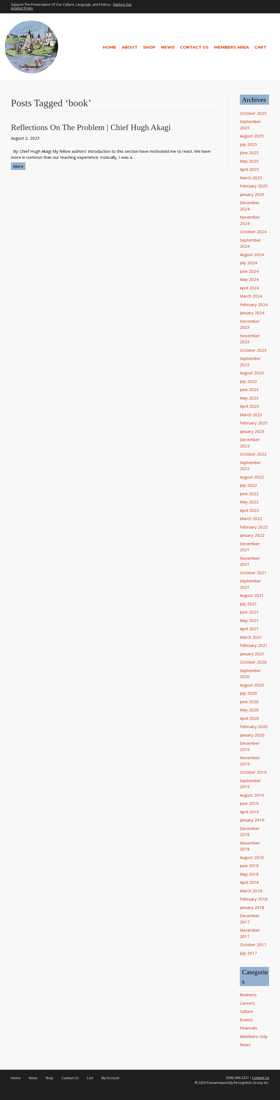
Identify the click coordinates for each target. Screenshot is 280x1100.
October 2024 (253, 231)
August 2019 (252, 795)
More (18, 166)
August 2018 (252, 857)
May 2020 (249, 709)
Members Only (254, 1036)
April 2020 (249, 718)
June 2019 (249, 803)
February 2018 (254, 899)
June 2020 (249, 701)
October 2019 (253, 772)
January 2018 (252, 907)
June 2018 (249, 865)
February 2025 (254, 186)
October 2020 (253, 662)
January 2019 (252, 820)
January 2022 (252, 535)
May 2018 (249, 874)
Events (246, 1019)
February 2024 (254, 304)
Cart (260, 47)
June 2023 (249, 389)
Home (109, 47)
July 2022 (248, 485)
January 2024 (252, 312)
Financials (248, 1028)
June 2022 (249, 493)
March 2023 (251, 414)
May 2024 (249, 279)
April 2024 (249, 288)
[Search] (272, 47)
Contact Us (194, 47)
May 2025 (249, 161)
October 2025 (253, 113)
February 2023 (254, 423)
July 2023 (248, 381)
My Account (110, 1078)
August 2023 (252, 373)
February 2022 (254, 527)
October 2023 (253, 350)
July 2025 (248, 144)
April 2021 (249, 628)
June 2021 (249, 612)
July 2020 (248, 693)
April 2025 (249, 169)
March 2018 (251, 890)
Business (248, 994)
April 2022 (249, 510)
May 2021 (249, 620)
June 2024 (249, 271)
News (167, 47)
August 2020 (252, 685)
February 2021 (254, 645)
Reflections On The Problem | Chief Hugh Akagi (91, 127)
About (130, 47)
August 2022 (252, 477)
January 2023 (252, 431)
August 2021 (252, 595)
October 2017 (253, 944)
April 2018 (249, 882)
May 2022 (249, 501)
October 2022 (253, 454)
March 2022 (251, 518)
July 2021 (248, 603)
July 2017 (248, 953)
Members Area (231, 47)
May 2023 (249, 398)
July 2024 (248, 262)
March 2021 (251, 637)
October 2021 (253, 572)
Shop (149, 47)
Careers (247, 1003)
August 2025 (252, 136)
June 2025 (249, 152)
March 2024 (251, 296)
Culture (246, 1011)
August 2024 (252, 254)
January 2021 (252, 653)
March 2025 (251, 177)
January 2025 (252, 194)
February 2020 (254, 726)
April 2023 (249, 406)
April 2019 (249, 811)
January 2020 (252, 735)
